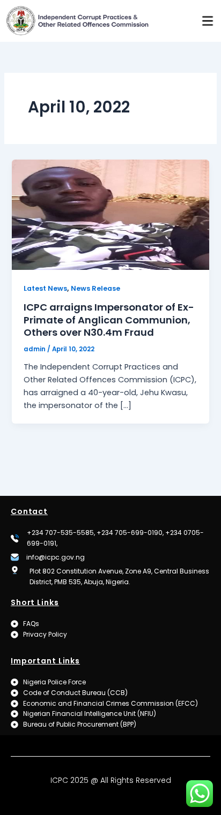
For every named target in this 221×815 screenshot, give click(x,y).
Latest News (45, 288)
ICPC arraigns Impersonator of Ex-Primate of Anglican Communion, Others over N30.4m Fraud (109, 319)
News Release (95, 288)
